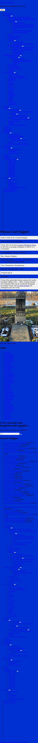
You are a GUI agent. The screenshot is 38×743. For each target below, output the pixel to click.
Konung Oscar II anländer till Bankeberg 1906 (22, 50)
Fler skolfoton (9, 490)
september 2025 (9, 360)
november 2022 (9, 396)
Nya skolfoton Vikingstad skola (14, 495)
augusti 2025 (8, 362)
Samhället (7, 15)
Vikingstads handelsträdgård (13, 484)
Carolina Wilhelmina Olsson (26, 245)
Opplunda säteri (13, 66)
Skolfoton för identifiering (17, 125)
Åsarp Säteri (12, 64)
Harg (10, 87)
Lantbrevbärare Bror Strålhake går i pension (18, 514)
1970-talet (11, 168)
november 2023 (9, 377)
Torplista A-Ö (13, 74)
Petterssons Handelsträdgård (13, 522)
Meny (2, 10)
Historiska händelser (15, 46)
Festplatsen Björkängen (16, 136)
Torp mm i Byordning (15, 76)
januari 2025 (8, 365)
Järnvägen (11, 21)
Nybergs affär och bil (11, 446)
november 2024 (9, 367)
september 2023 (9, 380)
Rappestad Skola (14, 121)
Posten (10, 34)
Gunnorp (11, 83)
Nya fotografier (9, 478)
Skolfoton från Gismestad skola (23, 112)
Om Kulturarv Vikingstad (16, 187)
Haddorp (11, 70)
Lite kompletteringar (11, 456)
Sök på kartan (8, 469)
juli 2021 (7, 413)
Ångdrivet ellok (9, 511)
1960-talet (11, 166)
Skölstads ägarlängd (19, 59)
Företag (6, 127)
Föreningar (8, 129)
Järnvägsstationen (18, 23)
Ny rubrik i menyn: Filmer (13, 467)
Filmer (6, 155)
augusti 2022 (8, 399)
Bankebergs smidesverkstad (13, 480)
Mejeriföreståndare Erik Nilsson (14, 486)
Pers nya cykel (9, 501)
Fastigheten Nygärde (11, 458)
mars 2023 (7, 390)
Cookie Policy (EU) (11, 189)
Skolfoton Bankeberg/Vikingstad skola (17, 503)
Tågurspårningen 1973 (20, 32)
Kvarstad (11, 89)
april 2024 (7, 369)
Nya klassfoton (9, 477)
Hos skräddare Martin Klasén (18, 144)
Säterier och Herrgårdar (12, 55)
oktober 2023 (8, 379)
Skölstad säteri (13, 57)
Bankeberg (12, 79)
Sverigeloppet (17, 53)
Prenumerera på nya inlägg (13, 494)
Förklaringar (12, 185)
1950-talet (11, 164)
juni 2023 (7, 384)
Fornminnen (12, 183)
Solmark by (12, 95)
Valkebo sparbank (10, 499)
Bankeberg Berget (10, 450)
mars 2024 (7, 371)
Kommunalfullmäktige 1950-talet (15, 443)
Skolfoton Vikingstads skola (22, 119)
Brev (10, 181)
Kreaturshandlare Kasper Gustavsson (16, 461)
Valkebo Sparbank (14, 36)
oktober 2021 (8, 407)
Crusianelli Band (14, 134)
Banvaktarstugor (9, 460)
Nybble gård (8, 475)
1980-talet (11, 170)
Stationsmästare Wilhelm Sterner (23, 25)
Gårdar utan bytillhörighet (17, 78)
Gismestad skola (13, 110)
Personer (7, 146)
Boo (9, 81)
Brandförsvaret (13, 38)
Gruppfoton (12, 151)
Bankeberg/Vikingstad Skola (18, 117)
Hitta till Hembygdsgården (13, 471)
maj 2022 (7, 403)
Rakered (11, 93)
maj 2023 (7, 386)
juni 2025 (7, 363)
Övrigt (6, 178)
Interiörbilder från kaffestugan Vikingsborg (18, 452)
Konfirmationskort (14, 149)
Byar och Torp (9, 72)
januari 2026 (8, 354)
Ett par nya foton (9, 465)
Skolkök (11, 123)
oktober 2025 (8, 358)
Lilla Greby (12, 102)
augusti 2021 (8, 411)
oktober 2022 (8, 397)
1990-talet (11, 172)
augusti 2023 (8, 382)
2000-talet (11, 174)
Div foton (7, 147)
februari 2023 (8, 392)
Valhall (10, 142)
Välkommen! (8, 13)
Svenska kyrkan (18, 42)
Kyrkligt (11, 40)
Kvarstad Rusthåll (23, 286)
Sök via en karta (9, 191)
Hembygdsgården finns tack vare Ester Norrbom (20, 507)
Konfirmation (8, 482)
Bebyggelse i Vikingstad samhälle (19, 17)
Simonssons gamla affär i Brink (14, 518)
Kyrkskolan (12, 113)
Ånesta (10, 100)
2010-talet (11, 176)
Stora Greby (12, 104)
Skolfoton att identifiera (12, 492)
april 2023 (7, 388)
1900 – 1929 (12, 161)
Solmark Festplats (14, 138)
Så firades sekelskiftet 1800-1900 (24, 47)
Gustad (10, 85)
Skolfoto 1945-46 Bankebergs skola (16, 448)
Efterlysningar (13, 179)
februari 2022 (8, 405)
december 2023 (9, 375)
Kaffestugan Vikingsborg (12, 444)
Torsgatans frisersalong (12, 512)
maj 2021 (7, 414)
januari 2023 (8, 394)
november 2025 (9, 356)
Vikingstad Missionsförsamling (23, 44)
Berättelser (7, 130)
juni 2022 (7, 401)
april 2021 (7, 416)
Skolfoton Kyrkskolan (20, 115)
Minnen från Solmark (20, 140)
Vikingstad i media (10, 159)
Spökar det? (8, 497)
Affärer (6, 106)
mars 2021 (7, 418)
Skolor (6, 108)
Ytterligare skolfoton (11, 488)
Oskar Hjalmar (19, 260)
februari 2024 (8, 373)
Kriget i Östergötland (11, 463)
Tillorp (10, 98)
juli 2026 (7, 352)
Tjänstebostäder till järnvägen (22, 30)
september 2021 (9, 409)
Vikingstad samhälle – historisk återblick (21, 19)
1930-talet (11, 162)
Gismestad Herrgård (15, 68)
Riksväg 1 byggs (14, 153)
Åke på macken (9, 473)
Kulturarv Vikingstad (7, 2)
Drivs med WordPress (21, 742)
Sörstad (10, 96)
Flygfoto (7, 157)
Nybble (10, 91)
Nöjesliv (7, 132)
